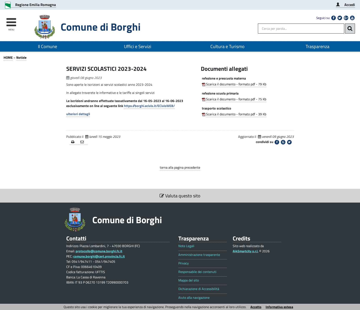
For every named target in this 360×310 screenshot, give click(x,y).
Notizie (21, 57)
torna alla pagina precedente (180, 167)
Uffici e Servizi (137, 46)
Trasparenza (317, 46)
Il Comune (47, 46)
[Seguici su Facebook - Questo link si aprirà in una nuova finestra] (333, 18)
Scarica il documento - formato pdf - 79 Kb (236, 84)
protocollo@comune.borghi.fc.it (99, 251)
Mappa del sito (188, 280)
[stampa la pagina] (74, 142)
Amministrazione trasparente (199, 255)
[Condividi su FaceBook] (277, 142)
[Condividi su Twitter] (289, 142)
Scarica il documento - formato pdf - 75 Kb (236, 99)
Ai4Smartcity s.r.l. (245, 251)
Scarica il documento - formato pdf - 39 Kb (236, 114)
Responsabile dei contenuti (197, 272)
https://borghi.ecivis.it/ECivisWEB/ (149, 105)
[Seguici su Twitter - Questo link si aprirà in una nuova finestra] (340, 18)
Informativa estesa (279, 306)
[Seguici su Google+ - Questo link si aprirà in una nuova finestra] (346, 18)
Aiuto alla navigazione (194, 298)
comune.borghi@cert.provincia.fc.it (99, 256)
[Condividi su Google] (283, 142)
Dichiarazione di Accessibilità (198, 289)
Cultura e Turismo (227, 46)
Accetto (255, 306)
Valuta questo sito (182, 195)
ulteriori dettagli (78, 113)
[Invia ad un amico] (83, 142)
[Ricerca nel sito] (350, 29)
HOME (8, 57)
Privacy (183, 263)
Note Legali (186, 246)
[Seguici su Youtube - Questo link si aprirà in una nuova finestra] (352, 18)
